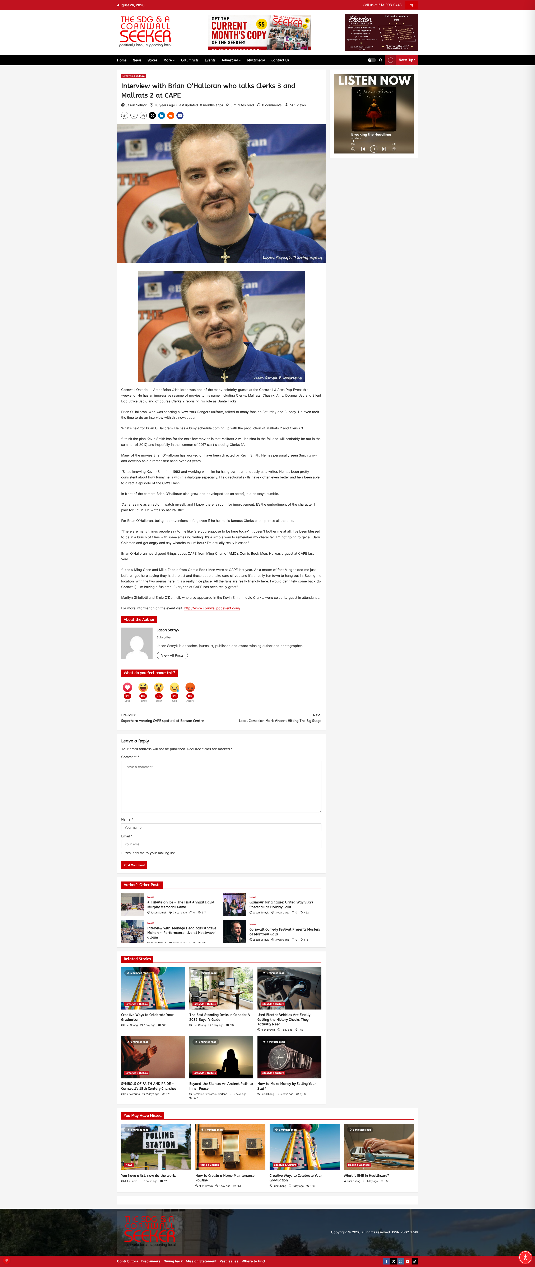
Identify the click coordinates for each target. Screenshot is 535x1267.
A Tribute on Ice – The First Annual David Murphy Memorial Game (132, 904)
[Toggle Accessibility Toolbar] (525, 1257)
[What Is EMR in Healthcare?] (379, 1147)
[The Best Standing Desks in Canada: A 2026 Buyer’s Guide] (221, 988)
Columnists (190, 60)
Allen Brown (268, 1029)
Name (127, 819)
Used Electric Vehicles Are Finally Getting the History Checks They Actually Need (283, 1019)
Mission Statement (201, 1261)
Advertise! (230, 60)
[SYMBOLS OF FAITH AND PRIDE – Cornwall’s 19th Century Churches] (153, 1057)
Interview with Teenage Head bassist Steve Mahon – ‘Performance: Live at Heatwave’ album (132, 931)
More (167, 60)
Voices (152, 60)
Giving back (173, 1261)
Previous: (162, 718)
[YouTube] (408, 1261)
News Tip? (407, 60)
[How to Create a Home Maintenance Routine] (230, 1147)
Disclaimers (150, 1261)
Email (126, 836)
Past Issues (229, 1261)
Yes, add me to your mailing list (149, 853)
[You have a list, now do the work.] (156, 1147)
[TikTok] (415, 1261)
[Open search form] (380, 60)
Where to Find (253, 1261)
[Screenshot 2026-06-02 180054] (381, 32)
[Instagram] (400, 1261)
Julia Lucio (130, 1181)
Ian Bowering (132, 1094)
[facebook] (386, 1261)
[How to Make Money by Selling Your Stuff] (289, 1057)
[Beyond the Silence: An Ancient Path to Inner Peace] (221, 1057)
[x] (393, 1261)
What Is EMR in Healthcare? (366, 1176)
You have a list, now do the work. (148, 1176)
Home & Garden (209, 1164)
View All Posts (172, 655)
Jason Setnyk (136, 105)
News (137, 60)
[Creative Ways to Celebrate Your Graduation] (153, 988)
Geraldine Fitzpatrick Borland (209, 1094)
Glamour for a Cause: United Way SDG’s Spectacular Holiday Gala (234, 904)
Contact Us (280, 60)
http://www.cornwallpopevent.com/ (212, 608)
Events (210, 60)
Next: (280, 718)
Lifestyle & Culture (133, 75)
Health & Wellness (359, 1164)
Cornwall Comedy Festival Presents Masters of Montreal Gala (234, 931)
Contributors (127, 1261)
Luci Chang (131, 1025)
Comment (130, 757)
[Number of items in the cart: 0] (411, 5)
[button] (372, 60)
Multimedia (256, 60)
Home (121, 60)
